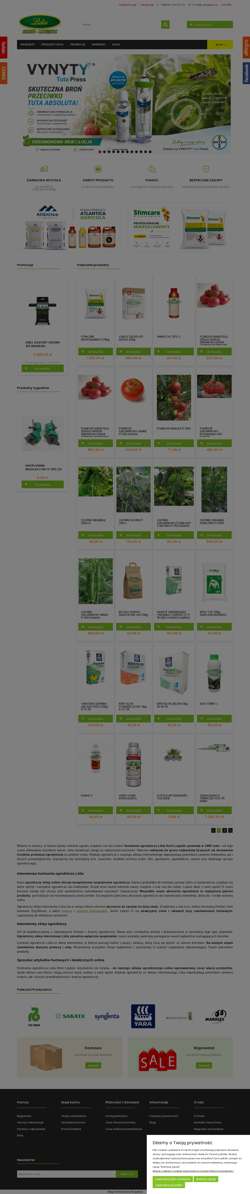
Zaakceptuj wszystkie (169, 1185)
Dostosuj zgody (206, 1179)
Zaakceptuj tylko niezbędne (173, 1179)
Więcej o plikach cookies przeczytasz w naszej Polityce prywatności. (193, 1171)
